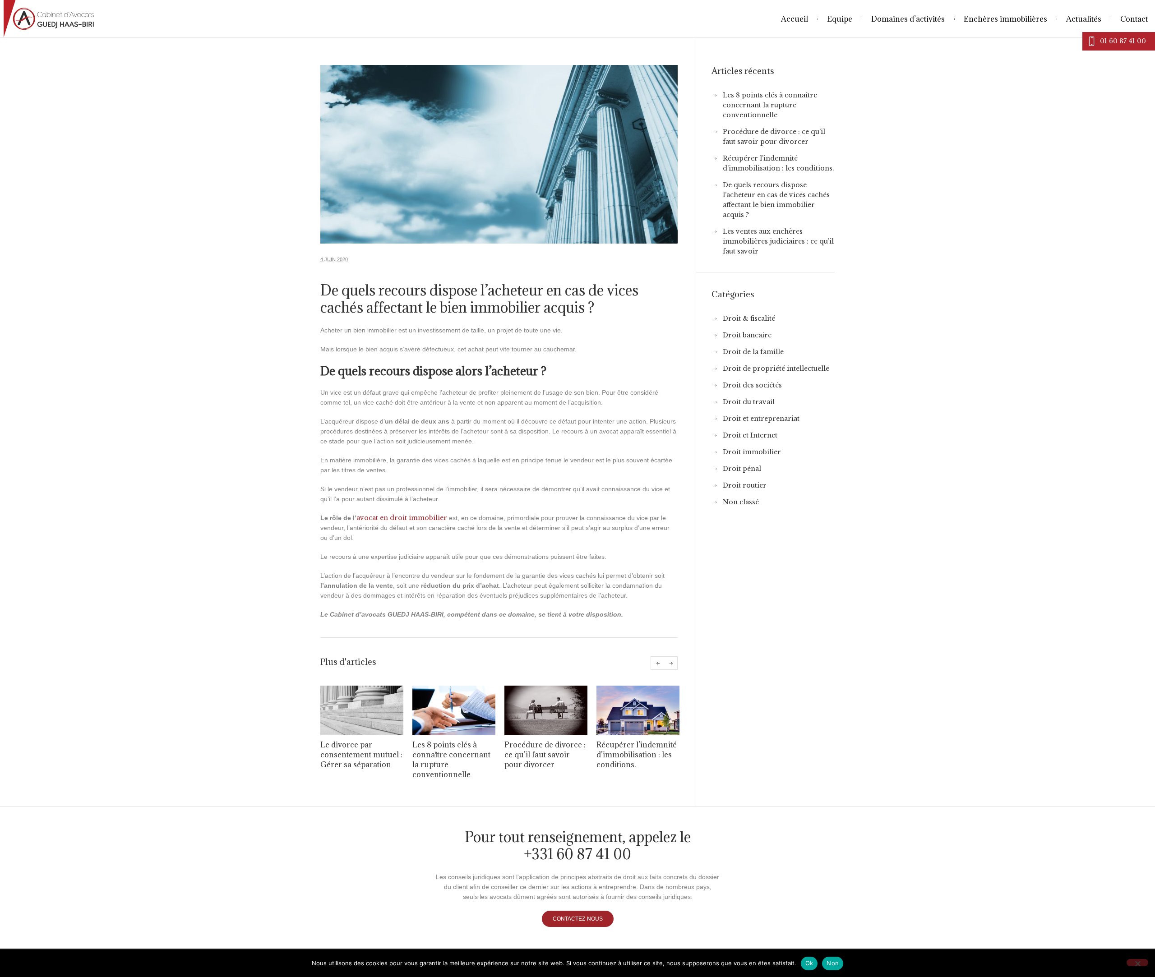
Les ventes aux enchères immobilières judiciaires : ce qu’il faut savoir (778, 241)
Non (833, 963)
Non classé (741, 502)
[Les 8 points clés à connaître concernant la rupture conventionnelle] (453, 710)
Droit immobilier (752, 452)
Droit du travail (749, 402)
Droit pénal (742, 469)
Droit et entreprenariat (761, 419)
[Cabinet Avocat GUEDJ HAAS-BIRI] (177, 18)
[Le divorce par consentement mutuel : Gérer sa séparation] (361, 710)
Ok (809, 963)
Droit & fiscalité (749, 318)
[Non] (1137, 962)
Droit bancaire (747, 335)
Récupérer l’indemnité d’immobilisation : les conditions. (636, 755)
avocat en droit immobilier (401, 518)
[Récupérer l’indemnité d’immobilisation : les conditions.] (637, 710)
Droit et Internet (750, 435)
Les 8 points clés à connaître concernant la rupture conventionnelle (770, 105)
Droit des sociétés (752, 385)
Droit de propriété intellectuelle (776, 368)
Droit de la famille (753, 352)
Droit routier (745, 485)
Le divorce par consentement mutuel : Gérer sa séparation (361, 755)
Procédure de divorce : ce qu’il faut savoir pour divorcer (545, 755)
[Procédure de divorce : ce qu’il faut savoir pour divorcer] (545, 710)
